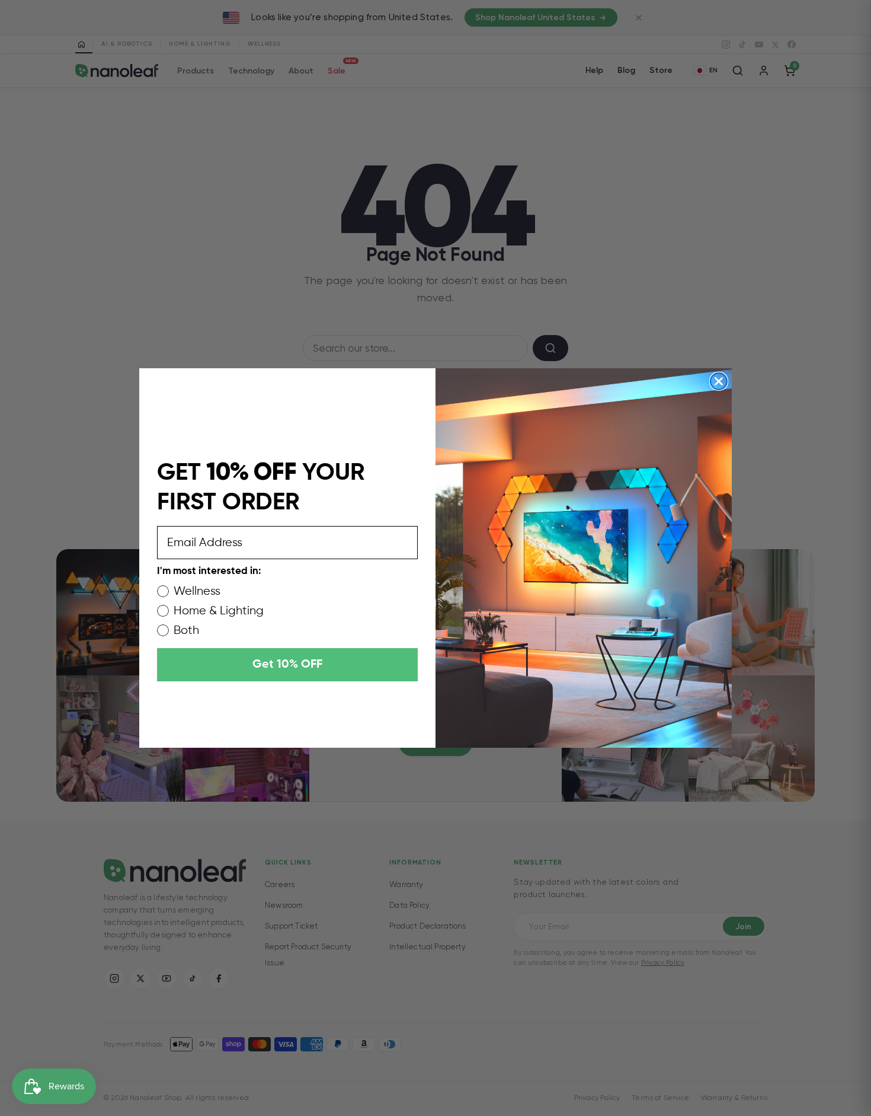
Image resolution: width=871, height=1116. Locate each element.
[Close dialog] (718, 381)
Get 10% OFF (287, 665)
